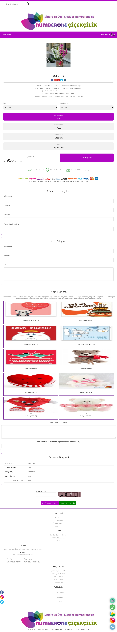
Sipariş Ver (87, 157)
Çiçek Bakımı (58, 583)
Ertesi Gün (58, 138)
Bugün (58, 118)
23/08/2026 (58, 116)
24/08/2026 (58, 126)
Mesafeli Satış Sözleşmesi (58, 535)
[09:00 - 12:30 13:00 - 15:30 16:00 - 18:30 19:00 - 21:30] (87, 107)
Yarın (59, 128)
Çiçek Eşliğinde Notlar (58, 571)
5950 (30, 463)
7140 (29, 480)
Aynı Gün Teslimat (38, 170)
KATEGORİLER (7, 34)
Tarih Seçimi (58, 144)
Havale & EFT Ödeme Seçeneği (80, 170)
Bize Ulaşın (58, 526)
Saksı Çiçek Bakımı (58, 574)
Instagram (61, 597)
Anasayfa (58, 517)
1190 (29, 472)
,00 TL (20, 463)
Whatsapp (27, 559)
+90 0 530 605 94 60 (31, 560)
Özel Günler (58, 580)
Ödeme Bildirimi (58, 523)
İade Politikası (58, 541)
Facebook (61, 592)
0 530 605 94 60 (105, 34)
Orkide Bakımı (58, 577)
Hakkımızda (59, 520)
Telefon (10, 559)
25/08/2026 (58, 136)
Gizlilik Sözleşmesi (58, 538)
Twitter (61, 602)
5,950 (18, 159)
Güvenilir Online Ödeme (57, 170)
